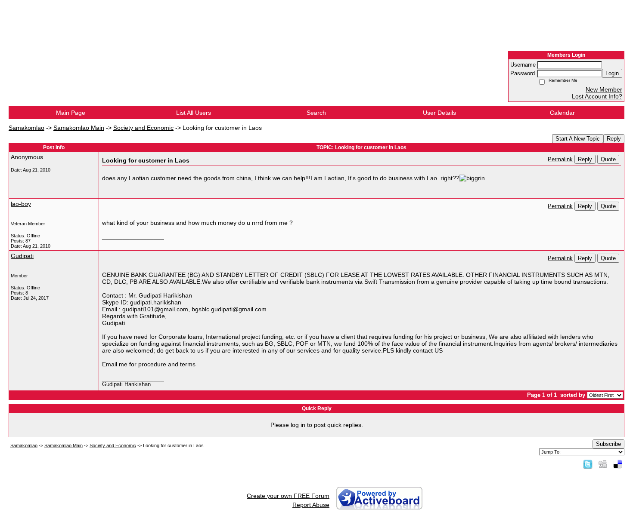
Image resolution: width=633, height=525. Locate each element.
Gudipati (22, 255)
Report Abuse (310, 504)
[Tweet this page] (588, 464)
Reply (614, 138)
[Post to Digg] (602, 464)
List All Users (193, 112)
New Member (604, 89)
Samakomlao (26, 127)
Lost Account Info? (597, 96)
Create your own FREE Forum (288, 495)
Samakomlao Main (78, 127)
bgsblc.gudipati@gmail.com (229, 309)
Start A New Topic (577, 138)
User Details (439, 112)
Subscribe (608, 444)
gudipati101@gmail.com (155, 309)
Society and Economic (143, 127)
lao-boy (21, 203)
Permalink (560, 160)
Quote (608, 159)
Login (612, 73)
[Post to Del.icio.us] (617, 464)
